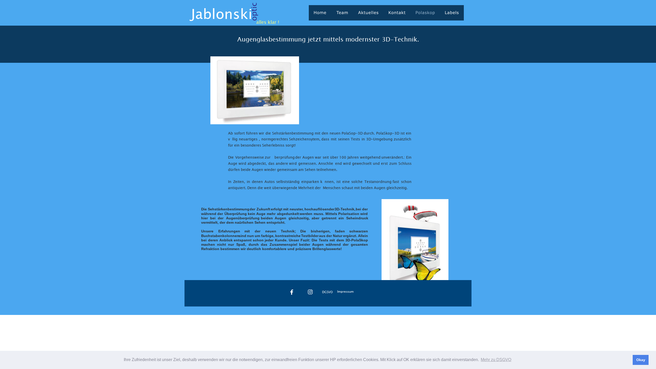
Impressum (345, 291)
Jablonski (221, 13)
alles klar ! (267, 22)
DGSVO (327, 292)
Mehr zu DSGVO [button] (496, 359)
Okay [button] (640, 360)
